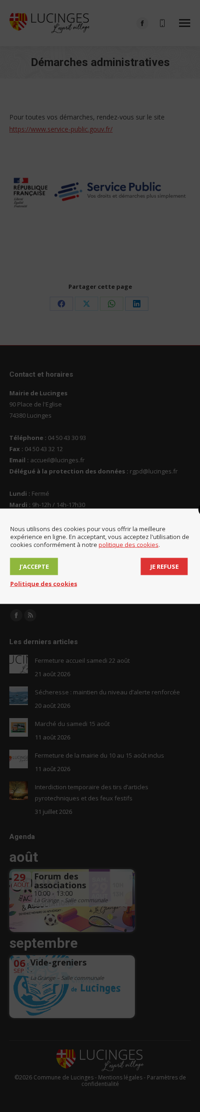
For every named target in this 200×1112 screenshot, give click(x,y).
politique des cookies (129, 544)
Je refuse (164, 566)
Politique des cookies (43, 583)
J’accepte (34, 566)
